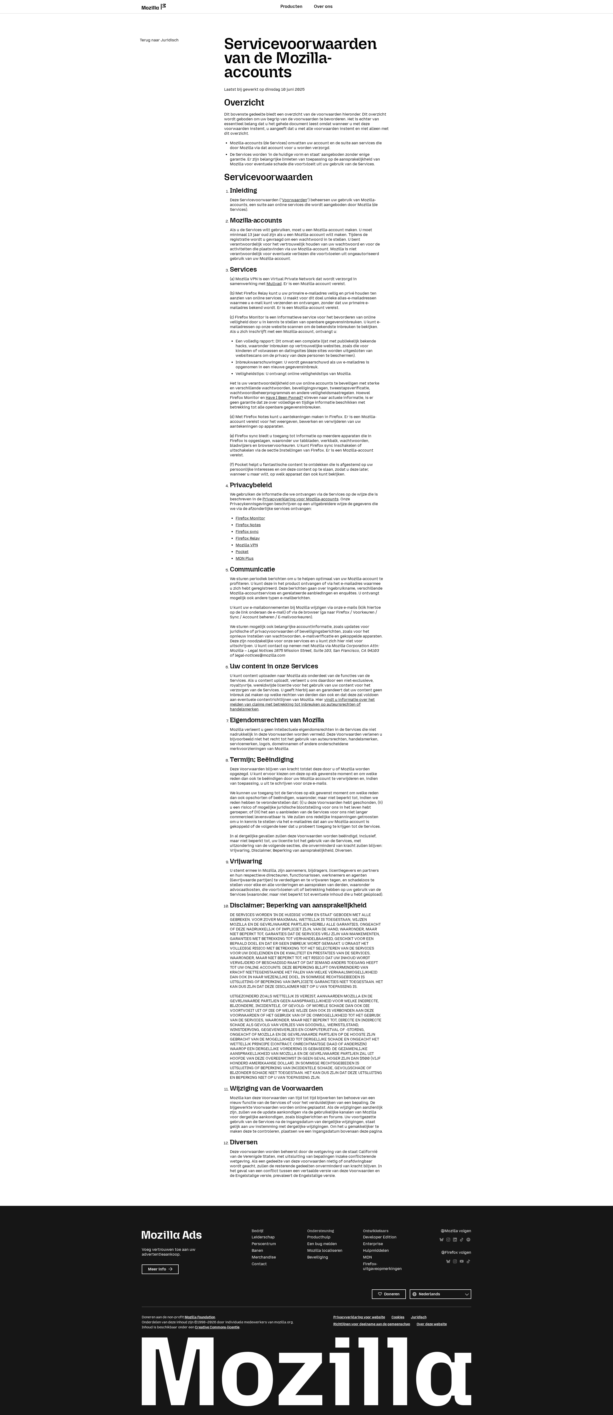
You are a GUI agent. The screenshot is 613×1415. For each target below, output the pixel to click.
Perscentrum (264, 1244)
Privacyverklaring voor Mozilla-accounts (300, 499)
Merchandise (264, 1257)
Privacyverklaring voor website (359, 1317)
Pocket (242, 551)
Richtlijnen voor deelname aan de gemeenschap (371, 1324)
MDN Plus (245, 558)
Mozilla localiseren (324, 1250)
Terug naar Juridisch (159, 40)
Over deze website (432, 1324)
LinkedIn (455, 1240)
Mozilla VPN (247, 545)
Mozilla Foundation (200, 1317)
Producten (291, 6)
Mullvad (274, 283)
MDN (367, 1257)
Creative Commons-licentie (217, 1327)
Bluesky (441, 1240)
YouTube (462, 1261)
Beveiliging (317, 1257)
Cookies (398, 1317)
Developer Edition (380, 1237)
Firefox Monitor (250, 518)
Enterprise (373, 1244)
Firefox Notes (248, 525)
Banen (257, 1250)
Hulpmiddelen (376, 1250)
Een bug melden (322, 1244)
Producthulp (318, 1237)
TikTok (462, 1240)
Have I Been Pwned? (284, 397)
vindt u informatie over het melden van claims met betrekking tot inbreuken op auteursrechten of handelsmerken (302, 704)
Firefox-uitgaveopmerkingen (382, 1266)
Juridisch (418, 1317)
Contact (259, 1264)
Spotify (468, 1240)
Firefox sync (247, 531)
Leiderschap (263, 1237)
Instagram (448, 1240)
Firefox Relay (248, 538)
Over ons (323, 6)
